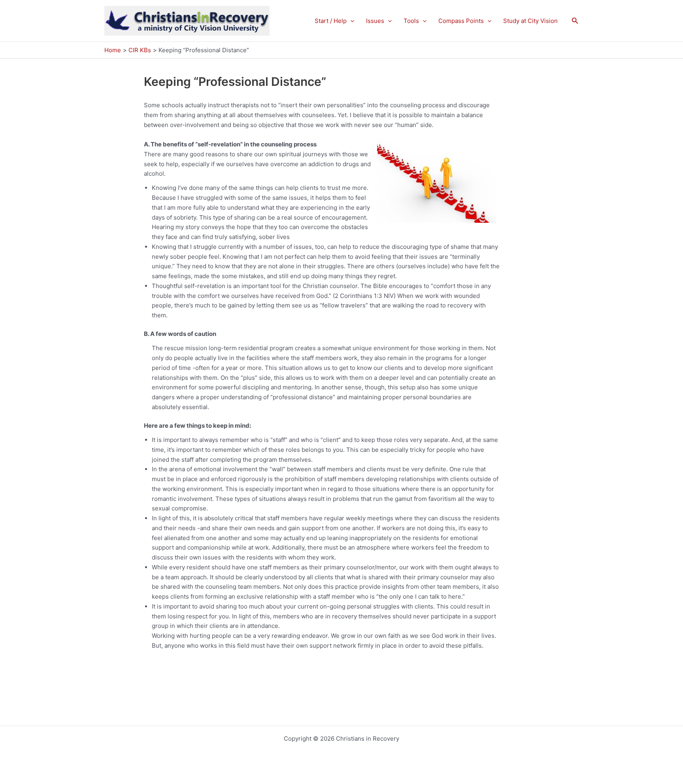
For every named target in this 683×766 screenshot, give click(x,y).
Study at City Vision (530, 21)
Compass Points (461, 21)
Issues (375, 21)
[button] (350, 21)
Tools (411, 21)
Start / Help (331, 21)
